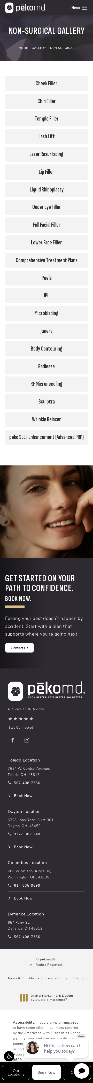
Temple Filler (47, 118)
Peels (47, 278)
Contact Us (19, 648)
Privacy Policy (55, 978)
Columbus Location (27, 862)
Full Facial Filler (46, 224)
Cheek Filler (46, 83)
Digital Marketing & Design (51, 998)
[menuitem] (12, 740)
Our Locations (16, 1072)
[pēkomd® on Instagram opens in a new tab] (27, 740)
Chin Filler (46, 101)
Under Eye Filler (46, 207)
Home (23, 48)
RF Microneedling (46, 384)
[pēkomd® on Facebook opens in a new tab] (12, 740)
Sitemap (79, 978)
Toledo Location (24, 760)
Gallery (39, 48)
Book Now (23, 795)
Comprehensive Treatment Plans (47, 260)
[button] (9, 1056)
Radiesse (46, 366)
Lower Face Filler (46, 242)
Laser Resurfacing (46, 154)
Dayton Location (24, 811)
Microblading (46, 313)
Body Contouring (47, 348)
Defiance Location (26, 913)
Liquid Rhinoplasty (47, 189)
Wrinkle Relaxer (46, 419)
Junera (46, 331)
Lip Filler (46, 172)
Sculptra (46, 401)
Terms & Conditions (23, 978)
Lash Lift (46, 136)
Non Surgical (62, 48)
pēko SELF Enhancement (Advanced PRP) (46, 437)
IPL (46, 295)
